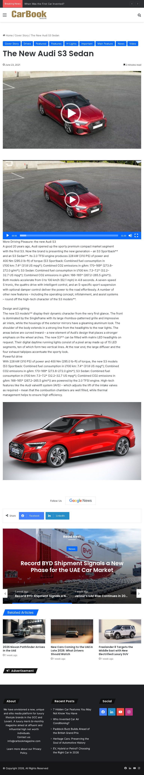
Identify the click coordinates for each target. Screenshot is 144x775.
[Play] (8, 235)
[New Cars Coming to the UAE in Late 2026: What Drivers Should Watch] (72, 631)
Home (9, 35)
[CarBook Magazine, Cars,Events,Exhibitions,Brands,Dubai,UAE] (29, 14)
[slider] (69, 235)
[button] (72, 199)
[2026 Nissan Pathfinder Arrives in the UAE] (24, 631)
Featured (41, 43)
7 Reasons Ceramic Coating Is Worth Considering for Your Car (60, 3)
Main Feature (105, 43)
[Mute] (130, 235)
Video (132, 43)
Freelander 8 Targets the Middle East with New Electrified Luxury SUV (116, 650)
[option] (72, 566)
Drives (27, 43)
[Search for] (139, 16)
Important (87, 43)
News (121, 43)
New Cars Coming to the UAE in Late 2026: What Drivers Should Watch (72, 650)
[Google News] (80, 501)
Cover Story (22, 35)
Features (56, 43)
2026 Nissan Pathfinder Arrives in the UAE (24, 648)
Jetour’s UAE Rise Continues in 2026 (72, 567)
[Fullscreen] (136, 235)
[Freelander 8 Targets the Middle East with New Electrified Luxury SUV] (120, 631)
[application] (72, 199)
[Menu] (5, 16)
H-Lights (71, 43)
